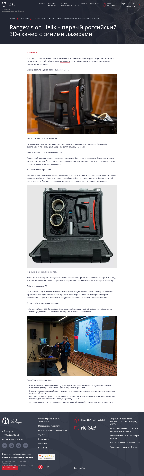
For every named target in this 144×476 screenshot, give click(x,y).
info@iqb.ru (8, 431)
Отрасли (42, 4)
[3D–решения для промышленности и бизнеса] (9, 4)
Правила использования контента (17, 457)
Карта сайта (79, 468)
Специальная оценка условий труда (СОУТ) (17, 465)
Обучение (42, 443)
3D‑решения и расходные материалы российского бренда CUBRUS (124, 421)
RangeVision (65, 61)
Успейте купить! (10, 468)
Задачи (84, 4)
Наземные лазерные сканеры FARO (125, 442)
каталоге (64, 70)
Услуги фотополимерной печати (124, 447)
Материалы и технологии (53, 5)
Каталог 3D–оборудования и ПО (70, 5)
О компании (94, 4)
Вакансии (42, 448)
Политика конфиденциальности (16, 454)
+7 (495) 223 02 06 (10, 435)
